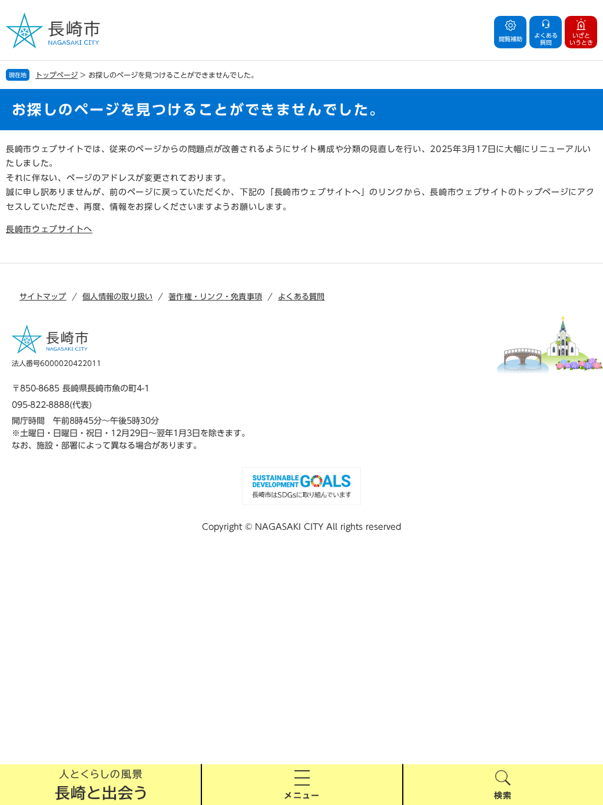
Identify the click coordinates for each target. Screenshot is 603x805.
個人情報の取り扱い (117, 297)
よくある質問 (301, 297)
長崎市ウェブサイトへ (49, 229)
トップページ (56, 74)
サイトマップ (43, 297)
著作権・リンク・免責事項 (215, 297)
